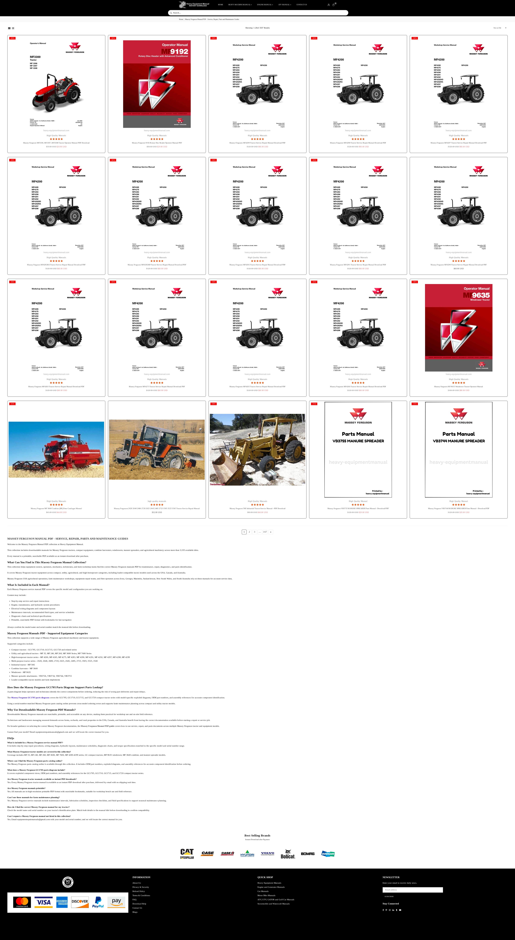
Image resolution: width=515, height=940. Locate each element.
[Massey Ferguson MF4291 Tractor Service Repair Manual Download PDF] (358, 206)
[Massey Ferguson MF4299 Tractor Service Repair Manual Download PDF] (257, 84)
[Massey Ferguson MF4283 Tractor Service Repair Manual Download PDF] (56, 328)
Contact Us (302, 5)
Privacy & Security (141, 887)
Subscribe (389, 896)
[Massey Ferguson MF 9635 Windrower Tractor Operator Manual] (458, 328)
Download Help (139, 904)
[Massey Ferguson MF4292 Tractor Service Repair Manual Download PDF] (257, 206)
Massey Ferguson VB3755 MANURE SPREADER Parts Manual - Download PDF (358, 508)
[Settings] (328, 4)
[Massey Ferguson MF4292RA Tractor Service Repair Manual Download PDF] (56, 206)
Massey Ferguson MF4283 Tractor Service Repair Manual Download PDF (56, 387)
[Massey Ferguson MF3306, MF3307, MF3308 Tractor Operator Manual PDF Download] (56, 84)
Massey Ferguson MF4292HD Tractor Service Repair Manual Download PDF (157, 265)
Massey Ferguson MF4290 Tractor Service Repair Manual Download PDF (459, 265)
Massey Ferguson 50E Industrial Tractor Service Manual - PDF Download (257, 508)
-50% (113, 38)
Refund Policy (139, 891)
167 (265, 532)
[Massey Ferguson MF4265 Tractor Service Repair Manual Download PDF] (257, 328)
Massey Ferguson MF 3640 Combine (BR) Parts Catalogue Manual (56, 508)
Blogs (135, 912)
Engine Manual (264, 5)
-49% (12, 38)
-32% (12, 404)
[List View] (13, 28)
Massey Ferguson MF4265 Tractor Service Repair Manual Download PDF (257, 387)
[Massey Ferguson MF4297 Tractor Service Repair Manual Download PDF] (458, 84)
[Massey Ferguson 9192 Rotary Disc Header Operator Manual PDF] (157, 84)
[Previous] (175, 853)
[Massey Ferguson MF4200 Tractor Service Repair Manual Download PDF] (358, 328)
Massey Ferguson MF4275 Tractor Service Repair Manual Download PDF (157, 387)
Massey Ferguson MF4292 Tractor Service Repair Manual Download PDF (257, 265)
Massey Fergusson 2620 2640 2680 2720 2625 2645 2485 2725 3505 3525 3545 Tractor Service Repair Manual (157, 508)
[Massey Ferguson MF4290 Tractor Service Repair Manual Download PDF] (458, 206)
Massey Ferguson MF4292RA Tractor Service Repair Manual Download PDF (56, 265)
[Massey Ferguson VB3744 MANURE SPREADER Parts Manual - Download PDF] (458, 450)
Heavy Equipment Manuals (269, 883)
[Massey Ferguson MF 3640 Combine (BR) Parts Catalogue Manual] (56, 450)
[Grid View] (9, 28)
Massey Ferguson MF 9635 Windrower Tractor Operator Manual (458, 387)
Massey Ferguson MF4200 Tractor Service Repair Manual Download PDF (358, 387)
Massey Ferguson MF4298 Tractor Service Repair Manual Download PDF (358, 143)
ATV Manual (284, 5)
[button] (333, 4)
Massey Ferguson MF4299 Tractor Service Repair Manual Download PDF (257, 143)
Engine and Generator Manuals (271, 887)
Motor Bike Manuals (266, 895)
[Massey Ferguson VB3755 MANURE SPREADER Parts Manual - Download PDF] (358, 450)
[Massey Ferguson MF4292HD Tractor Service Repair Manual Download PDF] (157, 206)
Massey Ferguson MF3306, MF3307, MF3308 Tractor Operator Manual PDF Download (56, 143)
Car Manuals (263, 891)
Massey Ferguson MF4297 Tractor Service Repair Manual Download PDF (459, 143)
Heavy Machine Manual (239, 5)
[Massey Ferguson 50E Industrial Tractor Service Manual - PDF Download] (257, 450)
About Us (137, 883)
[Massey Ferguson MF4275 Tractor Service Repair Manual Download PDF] (157, 328)
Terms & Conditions (141, 895)
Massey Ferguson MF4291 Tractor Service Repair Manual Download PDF (358, 265)
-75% (314, 404)
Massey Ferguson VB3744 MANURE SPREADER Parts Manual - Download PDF (458, 508)
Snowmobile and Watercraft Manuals (274, 904)
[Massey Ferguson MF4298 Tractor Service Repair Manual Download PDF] (358, 84)
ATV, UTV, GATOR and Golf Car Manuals (276, 900)
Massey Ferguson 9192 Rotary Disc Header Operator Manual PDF (157, 143)
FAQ (135, 900)
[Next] (339, 853)
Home (220, 5)
